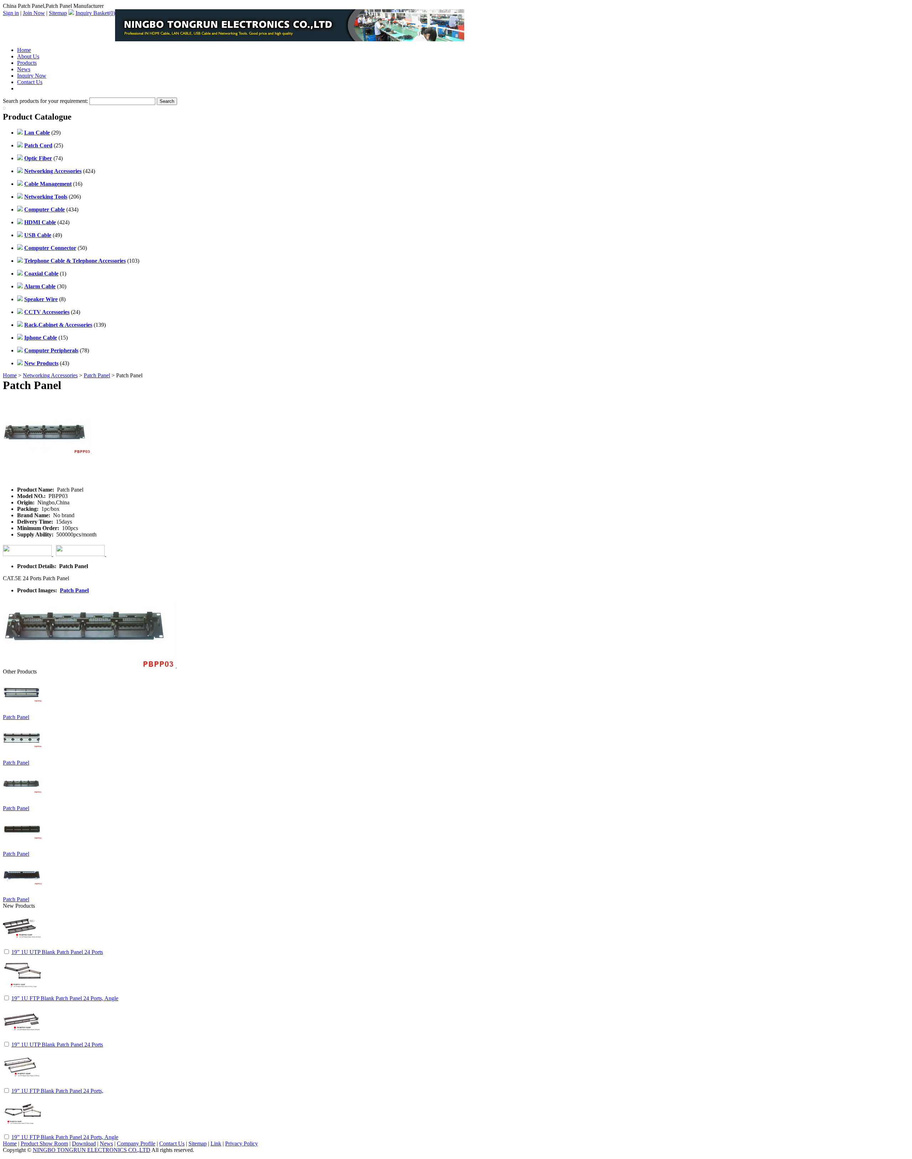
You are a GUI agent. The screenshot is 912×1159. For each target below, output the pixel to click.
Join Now (34, 13)
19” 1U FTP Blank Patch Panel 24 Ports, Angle (64, 998)
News (23, 69)
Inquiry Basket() (95, 13)
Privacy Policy (241, 1143)
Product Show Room (44, 1143)
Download (84, 1143)
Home (24, 50)
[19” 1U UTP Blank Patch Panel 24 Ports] (22, 946)
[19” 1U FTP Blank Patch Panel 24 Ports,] (22, 1085)
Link (216, 1143)
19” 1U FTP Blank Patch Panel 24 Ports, (57, 1091)
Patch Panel (97, 375)
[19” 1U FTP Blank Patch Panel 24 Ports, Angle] (22, 993)
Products (27, 63)
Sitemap (58, 13)
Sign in (11, 13)
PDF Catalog (32, 88)
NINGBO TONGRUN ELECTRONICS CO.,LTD (91, 1150)
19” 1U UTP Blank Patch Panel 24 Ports (57, 952)
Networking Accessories (50, 375)
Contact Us (29, 82)
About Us (28, 56)
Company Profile (136, 1143)
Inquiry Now (31, 76)
